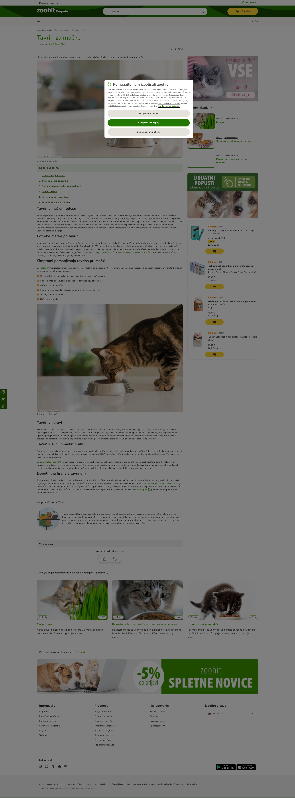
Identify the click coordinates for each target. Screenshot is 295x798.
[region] (148, 109)
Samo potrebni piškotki (148, 131)
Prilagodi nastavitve (149, 113)
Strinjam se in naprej (148, 122)
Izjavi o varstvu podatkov (169, 106)
